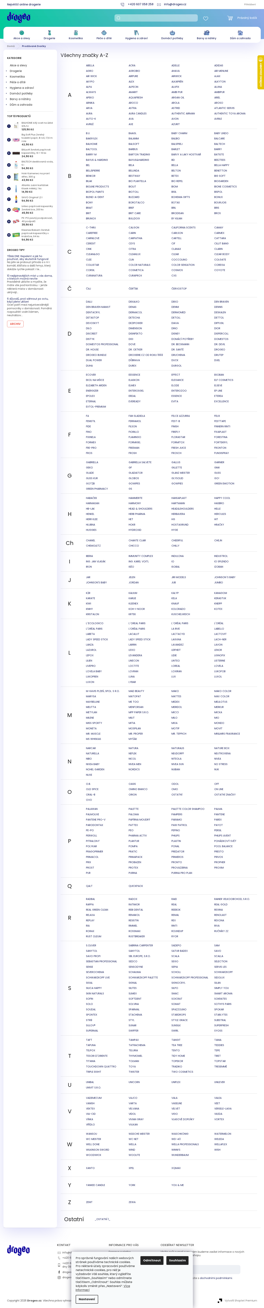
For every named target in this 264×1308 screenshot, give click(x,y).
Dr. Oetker (135, 349)
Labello (219, 629)
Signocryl (178, 983)
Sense (89, 967)
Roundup (177, 931)
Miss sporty (94, 723)
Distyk (90, 339)
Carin (132, 233)
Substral (220, 1020)
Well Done (93, 1144)
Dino (174, 328)
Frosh (133, 453)
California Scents (183, 227)
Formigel (135, 442)
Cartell (176, 238)
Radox (133, 899)
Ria (88, 925)
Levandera (135, 655)
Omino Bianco (138, 789)
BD (173, 160)
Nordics (134, 769)
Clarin (218, 249)
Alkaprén (177, 81)
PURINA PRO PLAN (181, 873)
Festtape (220, 421)
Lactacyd (178, 634)
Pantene (219, 814)
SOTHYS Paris (223, 1004)
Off (216, 784)
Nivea (217, 759)
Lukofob (220, 671)
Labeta (90, 634)
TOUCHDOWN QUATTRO (101, 1066)
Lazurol (91, 650)
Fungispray (221, 453)
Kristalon (92, 614)
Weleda (219, 1139)
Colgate (220, 259)
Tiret (217, 1056)
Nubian (175, 769)
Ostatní (176, 794)
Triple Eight (93, 1072)
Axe (131, 124)
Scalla (218, 956)
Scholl (176, 972)
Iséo (131, 567)
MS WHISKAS (93, 739)
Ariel (217, 97)
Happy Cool (222, 498)
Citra (132, 249)
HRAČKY (219, 524)
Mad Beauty (136, 691)
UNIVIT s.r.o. (93, 1087)
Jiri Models (178, 577)
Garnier (219, 462)
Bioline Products (97, 186)
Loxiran (176, 671)
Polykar (91, 846)
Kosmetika (17, 76)
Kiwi (88, 603)
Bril (173, 208)
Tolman (134, 1061)
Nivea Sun (177, 764)
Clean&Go (93, 254)
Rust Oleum (93, 936)
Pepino (175, 830)
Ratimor (134, 904)
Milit (132, 718)
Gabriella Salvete (140, 462)
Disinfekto (135, 333)
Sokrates (220, 999)
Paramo (176, 819)
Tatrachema (137, 1045)
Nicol (132, 759)
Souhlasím (177, 1260)
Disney (175, 333)
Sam (217, 945)
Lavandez (177, 644)
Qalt (89, 886)
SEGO (174, 961)
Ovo (89, 800)
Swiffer (133, 1030)
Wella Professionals (185, 1144)
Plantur (134, 841)
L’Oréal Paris (137, 629)
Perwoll (91, 835)
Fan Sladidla (137, 416)
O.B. (88, 784)
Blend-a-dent (95, 197)
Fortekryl (221, 442)
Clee (89, 259)
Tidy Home (178, 1056)
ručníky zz (221, 931)
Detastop (92, 317)
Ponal (175, 846)
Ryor (174, 936)
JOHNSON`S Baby (225, 577)
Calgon (134, 227)
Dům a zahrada (21, 105)
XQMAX (176, 1168)
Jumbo (218, 582)
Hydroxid (135, 530)
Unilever (219, 1082)
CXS (174, 275)
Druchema (178, 355)
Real (174, 904)
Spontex (91, 1014)
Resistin (134, 920)
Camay (218, 227)
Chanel (90, 540)
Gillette (176, 467)
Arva (89, 108)
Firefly (175, 432)
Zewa (132, 1202)
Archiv (15, 324)
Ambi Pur (177, 92)
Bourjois (220, 202)
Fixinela (91, 437)
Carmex (219, 233)
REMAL (175, 915)
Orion (133, 794)
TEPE (217, 1050)
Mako (175, 691)
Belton (176, 170)
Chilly (175, 545)
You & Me (177, 1185)
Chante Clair (137, 540)
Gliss (217, 473)
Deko (174, 301)
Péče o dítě (18, 82)
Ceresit (91, 243)
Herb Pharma (137, 514)
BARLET (175, 149)
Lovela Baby (94, 671)
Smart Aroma (223, 993)
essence (176, 396)
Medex (175, 702)
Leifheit (176, 650)
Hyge (174, 530)
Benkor (90, 176)
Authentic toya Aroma (229, 113)
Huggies (91, 530)
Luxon (90, 682)
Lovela (218, 666)
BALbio (175, 138)
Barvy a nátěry (20, 99)
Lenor (218, 650)
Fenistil (90, 421)
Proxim (219, 867)
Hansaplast (179, 498)
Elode (175, 385)
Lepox (90, 655)
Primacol (92, 857)
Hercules (220, 514)
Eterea (218, 396)
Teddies (219, 1045)
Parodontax (94, 825)
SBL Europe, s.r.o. (140, 956)
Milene (90, 718)
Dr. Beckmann (180, 344)
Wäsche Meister (139, 1134)
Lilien (89, 660)
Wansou (91, 1134)
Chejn (218, 540)
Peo (131, 830)
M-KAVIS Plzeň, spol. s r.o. (103, 691)
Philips (175, 835)
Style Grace (179, 1020)
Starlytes (221, 1014)
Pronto (176, 862)
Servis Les (220, 967)
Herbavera (178, 514)
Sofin (89, 999)
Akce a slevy (18, 65)
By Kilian (176, 218)
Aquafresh (136, 97)
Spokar (219, 1009)
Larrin (132, 644)
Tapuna (91, 1045)
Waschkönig (180, 1134)
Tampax (134, 1040)
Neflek (133, 753)
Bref (131, 208)
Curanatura (94, 275)
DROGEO (219, 349)
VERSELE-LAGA (223, 1108)
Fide (88, 426)
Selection (220, 961)
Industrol (221, 556)
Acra (132, 65)
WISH (217, 1150)
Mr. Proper (136, 733)
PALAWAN (92, 809)
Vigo (174, 1114)
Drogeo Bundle (96, 355)
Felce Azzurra (180, 416)
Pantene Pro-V (95, 819)
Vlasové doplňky (182, 1119)
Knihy (89, 609)
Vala (174, 1098)
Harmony (135, 503)
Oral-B (90, 794)
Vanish (90, 1103)
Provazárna (179, 867)
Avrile (218, 119)
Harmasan (92, 503)
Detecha (134, 317)
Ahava (175, 71)
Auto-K (91, 119)
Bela (131, 165)
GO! (216, 478)
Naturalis (177, 748)
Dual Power (94, 360)
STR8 (89, 1020)
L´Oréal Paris (179, 623)
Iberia (89, 556)
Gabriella (92, 462)
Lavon (218, 644)
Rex (173, 920)
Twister (134, 1072)
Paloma (134, 814)
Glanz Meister (180, 473)
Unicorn (134, 1082)
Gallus (175, 462)
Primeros (177, 857)
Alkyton (220, 81)
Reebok (176, 910)
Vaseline (176, 1103)
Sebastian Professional (101, 961)
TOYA (132, 1066)
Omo (174, 789)
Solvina (134, 1004)
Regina (218, 910)
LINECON (134, 660)
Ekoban (219, 375)
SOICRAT (176, 999)
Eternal (91, 401)
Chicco (134, 545)
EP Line (218, 390)
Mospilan (135, 728)
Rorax (90, 931)
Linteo (175, 660)
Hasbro (219, 503)
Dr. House (92, 349)
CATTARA (220, 238)
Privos (218, 857)
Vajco (133, 1098)
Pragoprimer (94, 851)
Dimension (135, 328)
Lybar (132, 682)
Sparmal (134, 1009)
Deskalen (220, 312)
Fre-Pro (91, 448)
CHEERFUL (177, 540)
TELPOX (90, 1050)
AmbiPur (219, 92)
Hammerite (135, 498)
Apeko (90, 97)
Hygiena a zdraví (22, 88)
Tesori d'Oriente (97, 1056)
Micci (175, 712)
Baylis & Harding (97, 160)
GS (130, 489)
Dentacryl (93, 312)
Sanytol (91, 951)
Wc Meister (93, 1139)
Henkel (90, 514)
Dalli (89, 301)
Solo (89, 1004)
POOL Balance (223, 846)
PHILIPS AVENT (222, 835)
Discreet (91, 333)
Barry (218, 149)
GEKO (89, 467)
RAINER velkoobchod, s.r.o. (232, 899)
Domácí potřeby (21, 93)
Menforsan (136, 707)
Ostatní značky (225, 794)
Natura (133, 748)
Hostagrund (180, 524)
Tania (217, 1040)
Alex (131, 81)
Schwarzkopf (223, 972)
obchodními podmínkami (216, 1278)
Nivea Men (135, 764)
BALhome (91, 144)
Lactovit (220, 634)
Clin (131, 259)
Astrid (175, 108)
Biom (174, 186)
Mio (216, 718)
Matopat (135, 696)
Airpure (133, 76)
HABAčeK (91, 498)
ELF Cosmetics (223, 380)
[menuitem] (22, 34)
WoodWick (93, 1155)
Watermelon (222, 1134)
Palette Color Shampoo (187, 809)
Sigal (89, 983)
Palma (218, 809)
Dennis (218, 307)
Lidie (174, 655)
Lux (173, 676)
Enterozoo (179, 390)
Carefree (92, 233)
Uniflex (176, 1082)
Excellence (221, 401)
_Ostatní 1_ (102, 1219)
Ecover (91, 375)
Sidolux (219, 977)
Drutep (219, 355)
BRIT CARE (135, 213)
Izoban (218, 567)
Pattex (133, 825)
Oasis (132, 784)
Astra (132, 108)
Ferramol (135, 421)
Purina (133, 873)
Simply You (221, 988)
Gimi (217, 467)
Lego (132, 650)
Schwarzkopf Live (98, 977)
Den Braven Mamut (98, 307)
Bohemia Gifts (180, 197)
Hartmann (178, 503)
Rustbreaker (137, 936)
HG (173, 519)
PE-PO (90, 830)
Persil (218, 830)
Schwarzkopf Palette (143, 977)
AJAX (217, 76)
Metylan (91, 712)
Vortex (219, 1119)
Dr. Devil (219, 344)
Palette (134, 809)
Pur (88, 873)
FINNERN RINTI (222, 426)
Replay (90, 920)
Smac (175, 993)
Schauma (135, 972)
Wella (132, 1144)
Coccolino (179, 259)
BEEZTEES (219, 160)
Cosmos (177, 270)
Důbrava (134, 360)
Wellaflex (220, 1144)
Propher (219, 862)
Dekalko (134, 301)
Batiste (219, 154)
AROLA (175, 103)
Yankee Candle (95, 1185)
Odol (175, 784)
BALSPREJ (177, 144)
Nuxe (89, 775)
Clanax (176, 249)
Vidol (132, 1114)
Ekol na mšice (95, 380)
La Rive (175, 629)
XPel (131, 1168)
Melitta (91, 707)
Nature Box (222, 748)
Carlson (177, 233)
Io (172, 561)
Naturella (92, 753)
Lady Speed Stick (97, 639)
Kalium (133, 593)
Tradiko (176, 1066)
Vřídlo (90, 1124)
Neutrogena (222, 753)
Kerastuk (220, 598)
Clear (175, 254)
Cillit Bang (221, 243)
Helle (217, 509)
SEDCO (133, 961)
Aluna (218, 87)
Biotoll (134, 192)
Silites (133, 988)
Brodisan (177, 213)
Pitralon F (93, 841)
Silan (217, 983)
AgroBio (134, 71)
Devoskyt (92, 323)
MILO (174, 718)
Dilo (89, 328)
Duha (89, 365)
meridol (176, 707)
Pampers (176, 814)
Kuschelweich (180, 614)
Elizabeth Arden (96, 385)
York (132, 1185)
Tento (175, 1050)
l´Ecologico (94, 623)
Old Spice (92, 789)
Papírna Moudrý (139, 819)
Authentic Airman (183, 113)
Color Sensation (183, 265)
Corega (219, 265)
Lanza (89, 644)
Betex (175, 176)
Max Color (221, 696)
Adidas (218, 65)
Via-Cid (91, 1114)
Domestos (221, 339)
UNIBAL (90, 1082)
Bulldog (134, 218)
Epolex (90, 396)
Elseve (218, 385)
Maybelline (93, 702)
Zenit (89, 1202)
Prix (88, 862)
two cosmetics (182, 1072)
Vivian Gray (136, 1119)
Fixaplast (220, 432)
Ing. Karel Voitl (139, 561)
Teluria (133, 1050)
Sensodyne (136, 967)
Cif (173, 243)
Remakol (134, 915)
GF (130, 467)
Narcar (91, 748)
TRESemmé (220, 1066)
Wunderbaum (180, 1155)
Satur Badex (179, 951)
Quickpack (136, 886)
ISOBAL (175, 567)
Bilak (89, 181)
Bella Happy (221, 165)
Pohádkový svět (225, 841)
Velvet (175, 1108)
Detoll (176, 317)
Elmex (132, 385)
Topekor (177, 1061)
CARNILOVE (92, 238)
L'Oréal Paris (94, 629)
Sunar (132, 1025)
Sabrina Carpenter (141, 945)
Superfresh (221, 1025)
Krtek (132, 614)
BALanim (134, 138)
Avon (175, 119)
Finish (175, 426)
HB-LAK (90, 509)
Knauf (175, 603)
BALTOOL (91, 149)
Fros (89, 453)
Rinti (174, 925)
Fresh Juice (178, 448)
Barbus (133, 149)
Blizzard (134, 197)
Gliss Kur (92, 478)
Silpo (174, 988)
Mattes (176, 696)
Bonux (218, 197)
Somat (176, 1004)
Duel (217, 360)
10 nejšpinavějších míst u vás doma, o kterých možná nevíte (29, 277)
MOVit (218, 728)
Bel (88, 165)
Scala (175, 956)
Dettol (219, 317)
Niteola (176, 759)
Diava (175, 323)
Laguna (176, 639)
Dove (132, 344)
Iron (89, 567)
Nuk (216, 769)
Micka (218, 712)
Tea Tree (176, 1045)
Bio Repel (177, 181)
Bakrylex (92, 138)
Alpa (89, 87)
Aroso (218, 103)
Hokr (132, 524)
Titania (90, 1061)
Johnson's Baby (96, 582)
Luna (132, 676)
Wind (132, 1150)
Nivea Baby (93, 764)
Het (131, 519)
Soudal (91, 1009)
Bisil (174, 192)
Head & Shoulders (140, 509)
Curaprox (135, 275)
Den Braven (221, 301)
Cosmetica (136, 270)
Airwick (176, 76)
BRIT (88, 213)
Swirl (175, 1030)
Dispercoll (221, 333)
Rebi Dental (136, 910)
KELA (174, 598)
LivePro (91, 666)
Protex (133, 867)
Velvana (134, 1108)
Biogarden (221, 181)
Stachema (135, 1014)
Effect (175, 375)
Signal (133, 983)
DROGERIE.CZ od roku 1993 (146, 355)
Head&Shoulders (182, 509)
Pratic (133, 851)
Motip (175, 728)
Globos (134, 478)
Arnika (90, 103)
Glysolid (177, 478)
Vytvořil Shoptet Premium (241, 1300)
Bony (89, 202)
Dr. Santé (177, 349)
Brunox (91, 218)
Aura (89, 113)
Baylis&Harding (139, 160)
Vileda (218, 1114)
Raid (174, 899)
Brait (89, 208)
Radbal (90, 899)
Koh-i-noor (137, 609)
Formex (91, 442)
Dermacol (135, 312)
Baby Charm (179, 133)
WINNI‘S (175, 1150)
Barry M (91, 154)
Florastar (178, 437)
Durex (132, 365)
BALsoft (134, 144)
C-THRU (91, 227)
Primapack (135, 857)
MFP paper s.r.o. (139, 712)
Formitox (178, 442)
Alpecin (133, 87)
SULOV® (90, 1025)
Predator (177, 851)
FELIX (217, 416)
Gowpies (177, 483)
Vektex (90, 1108)
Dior (217, 328)
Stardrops (178, 1014)
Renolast (220, 915)
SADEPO (176, 945)
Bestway (134, 176)
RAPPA (90, 904)
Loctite (134, 666)
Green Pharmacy (97, 489)
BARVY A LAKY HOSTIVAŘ (186, 154)
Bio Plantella (137, 181)
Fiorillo (134, 432)
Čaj (88, 288)
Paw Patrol (179, 825)
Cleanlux (135, 254)
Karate (90, 598)
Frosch (176, 453)
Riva (217, 925)
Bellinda (134, 170)
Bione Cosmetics (225, 186)
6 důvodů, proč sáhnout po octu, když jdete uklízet (27, 300)
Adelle (175, 65)
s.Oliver (91, 945)
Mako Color (222, 691)
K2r (88, 593)
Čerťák (133, 288)
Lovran (133, 671)
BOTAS (175, 202)
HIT (216, 519)
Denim (175, 307)
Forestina (220, 437)
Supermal (92, 1030)
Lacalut (134, 634)
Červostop (179, 288)
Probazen (135, 862)
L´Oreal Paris (137, 623)
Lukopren (92, 676)
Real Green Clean (97, 910)
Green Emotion (224, 483)
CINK (89, 249)
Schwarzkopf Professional (189, 977)
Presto (219, 851)
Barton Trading (139, 154)
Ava (131, 119)
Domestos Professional (102, 344)
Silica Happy (94, 988)
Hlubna (90, 524)
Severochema (95, 972)
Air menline (221, 71)
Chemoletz (93, 545)
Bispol (218, 192)
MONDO (219, 723)
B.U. (88, 133)
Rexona (219, 920)
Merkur (219, 707)
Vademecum (94, 1098)
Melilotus (220, 702)
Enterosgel (136, 390)
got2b (90, 483)
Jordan (134, 582)
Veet (217, 1103)
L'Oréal (219, 623)
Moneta (91, 728)
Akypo (90, 81)
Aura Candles (138, 113)
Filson (133, 426)
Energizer (92, 390)
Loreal (175, 666)
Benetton (220, 170)
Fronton (220, 448)
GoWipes (134, 483)
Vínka (89, 1119)
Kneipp (218, 603)
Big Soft (220, 176)
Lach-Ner (220, 639)
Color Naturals (139, 265)
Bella (174, 165)
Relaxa (90, 915)
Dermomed (178, 312)
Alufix (175, 87)
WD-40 (176, 1139)
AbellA (90, 65)
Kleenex (133, 603)
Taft (89, 1040)
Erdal (132, 396)
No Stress (221, 764)
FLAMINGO (135, 437)
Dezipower (136, 323)
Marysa (91, 696)
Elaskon (134, 380)
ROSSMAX (135, 931)
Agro (89, 71)
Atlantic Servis (224, 108)
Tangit (176, 1040)
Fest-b (175, 421)
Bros (217, 213)
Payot (218, 825)
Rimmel (133, 925)
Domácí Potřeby (182, 339)
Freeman (134, 448)
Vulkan (133, 1124)
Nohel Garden (95, 769)
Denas (132, 307)
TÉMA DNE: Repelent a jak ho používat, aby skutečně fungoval (27, 258)
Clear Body (222, 254)
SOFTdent (135, 999)
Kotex (218, 609)
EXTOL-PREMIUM (96, 406)
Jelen (132, 577)
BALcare (219, 138)
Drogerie (16, 71)
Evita (174, 401)
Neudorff (177, 753)
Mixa (174, 723)
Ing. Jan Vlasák (96, 561)
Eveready (135, 401)
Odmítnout (152, 1260)
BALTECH (219, 144)
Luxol (218, 676)
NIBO (89, 759)
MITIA (132, 723)
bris (216, 208)
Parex (218, 819)
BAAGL (132, 133)
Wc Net (133, 1139)
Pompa (133, 846)
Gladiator (136, 473)
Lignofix (219, 655)
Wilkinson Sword (97, 1150)
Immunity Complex (141, 556)
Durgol (176, 365)
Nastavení (87, 1299)
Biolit (132, 186)
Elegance (177, 380)
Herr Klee (92, 519)
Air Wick (91, 76)
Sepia (174, 967)
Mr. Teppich (178, 733)
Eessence (134, 375)
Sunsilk (176, 1025)
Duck (174, 360)
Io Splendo (221, 561)
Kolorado (178, 609)
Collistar (92, 265)
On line (218, 789)
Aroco (133, 103)
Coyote (219, 270)
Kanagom (220, 593)
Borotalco (136, 202)
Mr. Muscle (93, 733)
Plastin (176, 841)
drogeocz (68, 1272)
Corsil (90, 270)
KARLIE (132, 598)
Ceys (132, 243)
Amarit (133, 92)
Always (91, 92)
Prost (90, 867)
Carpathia (135, 238)
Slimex (133, 993)
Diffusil (219, 323)
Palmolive (92, 814)
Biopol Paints (95, 192)
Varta (133, 1103)
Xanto (90, 1168)
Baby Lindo (221, 133)
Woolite (134, 1155)
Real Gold (221, 904)
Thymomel (135, 1056)
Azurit (175, 124)
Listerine (219, 660)
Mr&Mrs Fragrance (227, 733)
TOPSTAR (220, 1061)
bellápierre (93, 170)
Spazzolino (179, 1009)
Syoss (218, 1030)
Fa (87, 416)
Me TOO (134, 702)
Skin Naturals (95, 993)
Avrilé (90, 124)
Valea (218, 1098)
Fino (89, 432)
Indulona (177, 556)
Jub (173, 582)
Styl (131, 1020)
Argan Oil (177, 97)
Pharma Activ (138, 835)
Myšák (133, 739)
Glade (90, 473)
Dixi (131, 339)
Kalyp (175, 593)
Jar (88, 577)
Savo (217, 951)
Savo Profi (93, 956)
